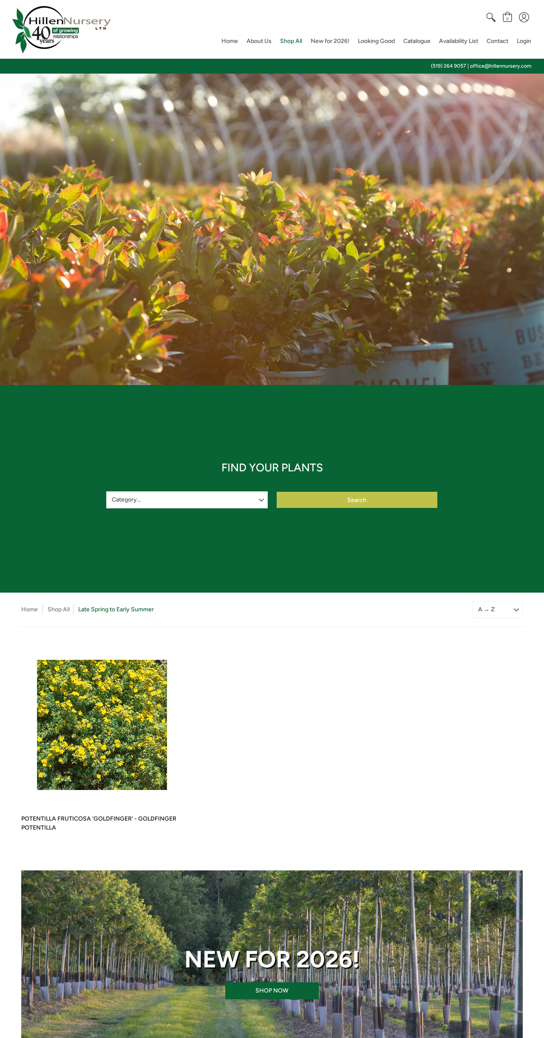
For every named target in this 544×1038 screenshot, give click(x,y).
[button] (490, 17)
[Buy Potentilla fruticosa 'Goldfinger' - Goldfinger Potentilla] (102, 725)
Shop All (59, 609)
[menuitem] (490, 17)
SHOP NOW (272, 990)
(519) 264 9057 (448, 66)
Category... (126, 499)
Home (29, 609)
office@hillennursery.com (500, 66)
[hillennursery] (61, 29)
